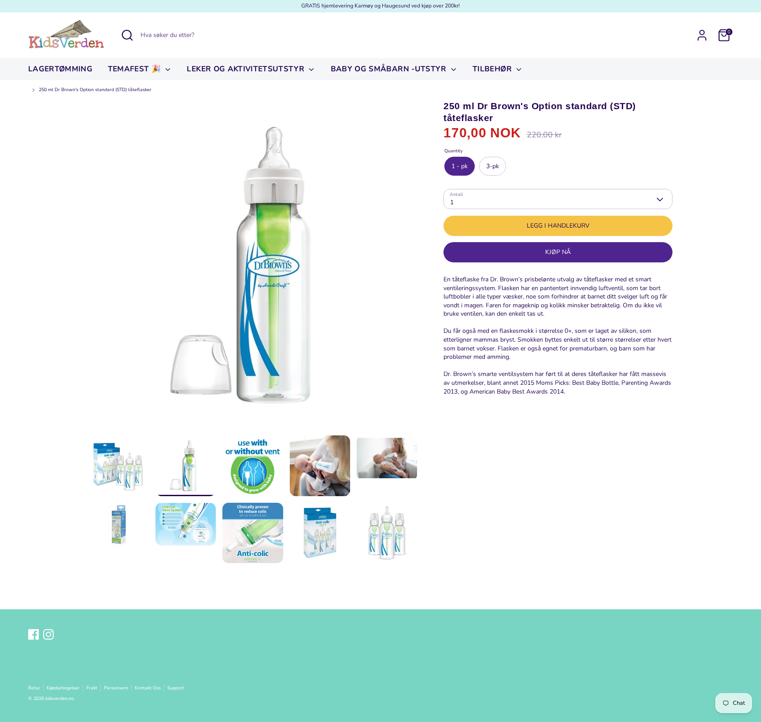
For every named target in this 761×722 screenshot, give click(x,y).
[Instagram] (48, 634)
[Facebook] (33, 634)
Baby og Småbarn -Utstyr (390, 69)
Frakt (91, 688)
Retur (34, 688)
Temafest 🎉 (135, 69)
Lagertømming (60, 69)
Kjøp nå (558, 252)
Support (175, 688)
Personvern (116, 688)
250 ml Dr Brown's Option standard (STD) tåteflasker (95, 90)
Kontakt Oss (148, 688)
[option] (253, 267)
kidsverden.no (59, 698)
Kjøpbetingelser (63, 688)
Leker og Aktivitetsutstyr (247, 69)
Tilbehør (493, 69)
